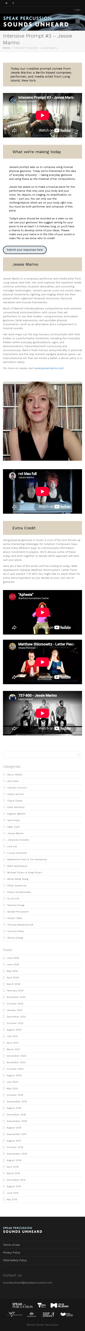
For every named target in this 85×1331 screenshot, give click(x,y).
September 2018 (17, 1121)
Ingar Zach (13, 826)
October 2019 (15, 1095)
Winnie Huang (15, 937)
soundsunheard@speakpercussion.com (27, 1282)
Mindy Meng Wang (17, 879)
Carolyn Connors (17, 787)
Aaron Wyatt (14, 774)
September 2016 (17, 1153)
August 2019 (14, 1108)
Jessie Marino (15, 833)
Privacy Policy (11, 1252)
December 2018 (16, 1114)
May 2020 (12, 1088)
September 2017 (17, 1134)
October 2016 (15, 1147)
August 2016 (14, 1160)
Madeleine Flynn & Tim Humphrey (27, 859)
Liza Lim (12, 846)
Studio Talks (14, 918)
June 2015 (13, 1193)
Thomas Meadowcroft (20, 924)
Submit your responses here (25, 249)
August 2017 (14, 1140)
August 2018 (14, 1127)
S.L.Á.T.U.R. (13, 898)
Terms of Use (11, 1244)
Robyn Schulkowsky (19, 892)
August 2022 (14, 1029)
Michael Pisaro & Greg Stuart (24, 872)
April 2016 (13, 1166)
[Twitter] (6, 3)
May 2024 (12, 971)
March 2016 (13, 1173)
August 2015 (14, 1186)
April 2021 (12, 1042)
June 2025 (13, 964)
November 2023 (16, 997)
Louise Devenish (17, 853)
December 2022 (16, 1016)
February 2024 (15, 990)
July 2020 (12, 1082)
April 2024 (13, 977)
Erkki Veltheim (16, 807)
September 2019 (17, 1101)
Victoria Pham (15, 931)
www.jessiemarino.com (49, 368)
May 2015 (12, 1199)
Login (77, 9)
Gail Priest (13, 820)
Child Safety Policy (15, 1260)
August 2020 (14, 1075)
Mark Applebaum (17, 866)
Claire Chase (14, 800)
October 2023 (15, 1003)
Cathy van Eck (15, 794)
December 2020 (16, 1055)
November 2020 (16, 1062)
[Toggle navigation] (77, 21)
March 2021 (13, 1049)
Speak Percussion (18, 911)
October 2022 (15, 1023)
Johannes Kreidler (18, 839)
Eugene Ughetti (16, 813)
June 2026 (13, 958)
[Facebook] (13, 3)
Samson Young (15, 905)
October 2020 (15, 1069)
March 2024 (13, 984)
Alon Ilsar (13, 781)
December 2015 (16, 1179)
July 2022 (12, 1036)
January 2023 (14, 1010)
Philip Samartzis (17, 885)
